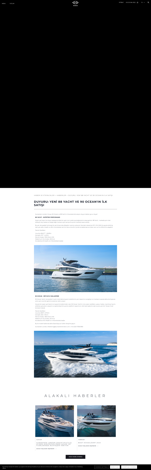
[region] (75, 467)
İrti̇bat (121, 2)
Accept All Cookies (129, 467)
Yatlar (12, 3)
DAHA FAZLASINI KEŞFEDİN (45, 448)
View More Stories (75, 457)
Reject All (115, 467)
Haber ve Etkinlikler (44, 195)
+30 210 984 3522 (131, 2)
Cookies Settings (101, 467)
